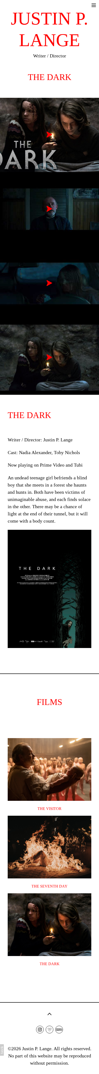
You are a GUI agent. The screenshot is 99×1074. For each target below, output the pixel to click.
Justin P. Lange (36, 1048)
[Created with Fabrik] (2, 1050)
